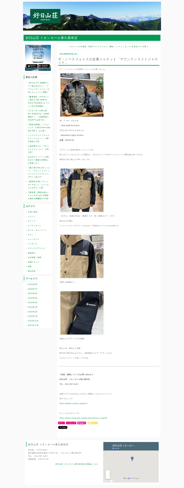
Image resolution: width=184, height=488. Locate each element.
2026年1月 (33, 316)
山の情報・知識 (34, 257)
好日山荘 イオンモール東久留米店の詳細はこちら (76, 464)
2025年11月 (33, 325)
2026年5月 (33, 298)
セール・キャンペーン (37, 230)
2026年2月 (33, 312)
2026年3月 (33, 307)
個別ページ (92, 423)
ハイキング (32, 244)
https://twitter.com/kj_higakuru (74, 403)
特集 (30, 266)
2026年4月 (33, 303)
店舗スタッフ (33, 262)
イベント (32, 216)
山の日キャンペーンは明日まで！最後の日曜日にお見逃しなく (38, 160)
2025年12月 (33, 321)
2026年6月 (33, 293)
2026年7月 (33, 289)
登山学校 (32, 271)
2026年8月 (33, 284)
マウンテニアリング (36, 248)
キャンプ (32, 221)
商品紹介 (32, 253)
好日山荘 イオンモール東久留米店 (51, 38)
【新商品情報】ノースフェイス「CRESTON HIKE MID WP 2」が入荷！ (39, 128)
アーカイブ (31, 278)
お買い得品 (32, 212)
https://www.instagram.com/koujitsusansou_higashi (84, 418)
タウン (31, 235)
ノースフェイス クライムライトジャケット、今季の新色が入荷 (38, 138)
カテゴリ (30, 206)
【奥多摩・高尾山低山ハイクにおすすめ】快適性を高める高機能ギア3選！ (39, 195)
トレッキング (33, 239)
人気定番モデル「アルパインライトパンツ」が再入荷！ (38, 149)
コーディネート (34, 226)
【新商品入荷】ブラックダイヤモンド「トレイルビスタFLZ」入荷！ (38, 185)
